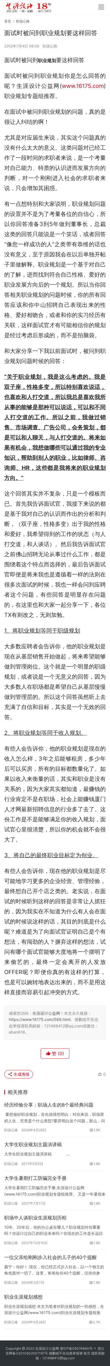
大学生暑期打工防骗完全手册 (35, 1178)
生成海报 (20, 1074)
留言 (86, 1353)
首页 (7, 21)
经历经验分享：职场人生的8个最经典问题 (48, 1105)
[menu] (101, 7)
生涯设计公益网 (46, 1013)
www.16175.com (83, 86)
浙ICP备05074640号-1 (78, 1348)
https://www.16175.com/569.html (40, 1019)
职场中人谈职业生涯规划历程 (35, 1218)
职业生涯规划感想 (23, 1297)
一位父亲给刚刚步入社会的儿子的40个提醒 (50, 1257)
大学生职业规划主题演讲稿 (33, 1144)
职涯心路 (50, 46)
